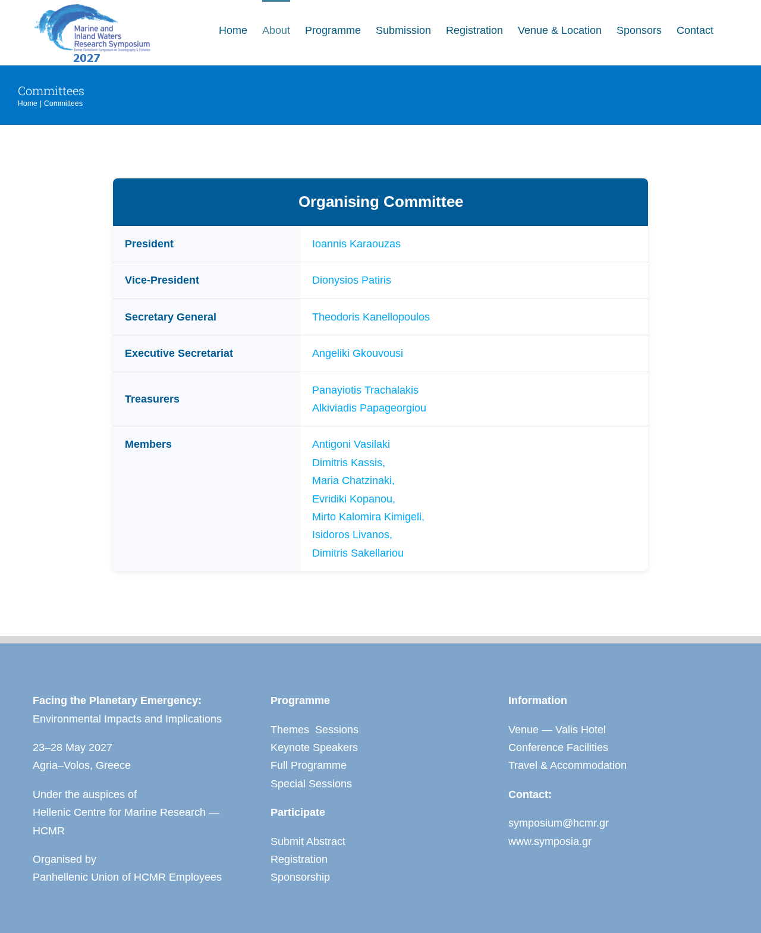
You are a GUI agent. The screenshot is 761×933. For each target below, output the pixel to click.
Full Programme (309, 765)
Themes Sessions (315, 730)
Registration (299, 859)
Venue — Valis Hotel (557, 730)
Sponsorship (300, 877)
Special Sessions (311, 784)
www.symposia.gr (550, 841)
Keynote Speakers (314, 747)
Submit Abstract (308, 841)
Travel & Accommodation (567, 765)
